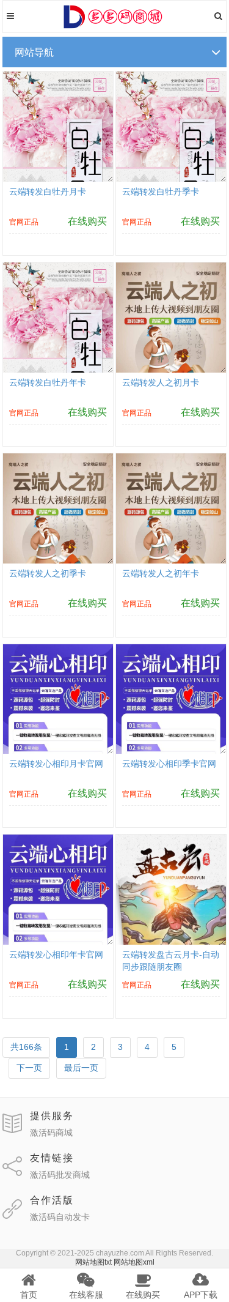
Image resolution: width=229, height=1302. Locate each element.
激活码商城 (51, 1132)
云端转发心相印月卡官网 (56, 763)
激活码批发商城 (60, 1175)
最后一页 (81, 1068)
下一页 (29, 1068)
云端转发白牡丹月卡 (47, 191)
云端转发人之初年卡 (160, 573)
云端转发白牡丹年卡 (47, 382)
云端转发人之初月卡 (160, 382)
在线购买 (87, 221)
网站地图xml (134, 1262)
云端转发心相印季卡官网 (169, 763)
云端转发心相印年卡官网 (56, 954)
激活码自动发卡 (60, 1217)
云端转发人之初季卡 (47, 573)
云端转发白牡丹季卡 (160, 191)
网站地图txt (93, 1262)
